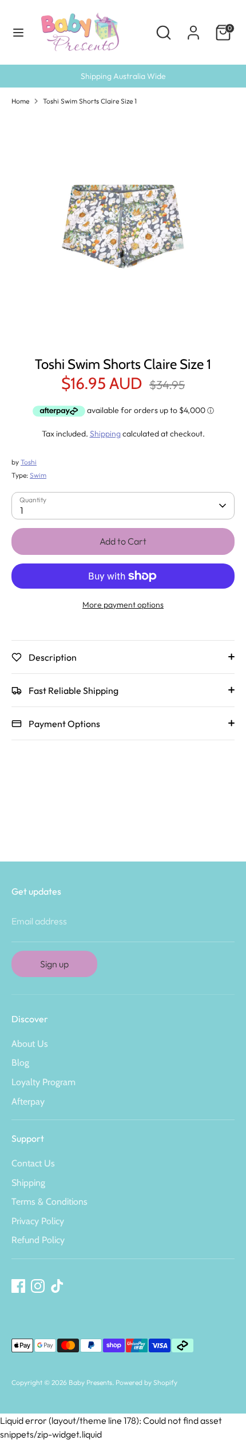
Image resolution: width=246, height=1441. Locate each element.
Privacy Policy (37, 1221)
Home (20, 101)
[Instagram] (38, 1286)
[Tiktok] (57, 1286)
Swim (38, 475)
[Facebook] (18, 1286)
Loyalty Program (43, 1082)
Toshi (29, 462)
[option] (123, 226)
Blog (20, 1062)
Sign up (54, 964)
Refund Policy (38, 1239)
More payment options (123, 605)
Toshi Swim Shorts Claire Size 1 (90, 101)
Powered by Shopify (146, 1382)
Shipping (105, 433)
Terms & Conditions (49, 1201)
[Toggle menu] (18, 32)
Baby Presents (90, 1382)
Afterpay (28, 1101)
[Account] (193, 28)
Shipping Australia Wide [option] (123, 76)
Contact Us (33, 1163)
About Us (29, 1043)
